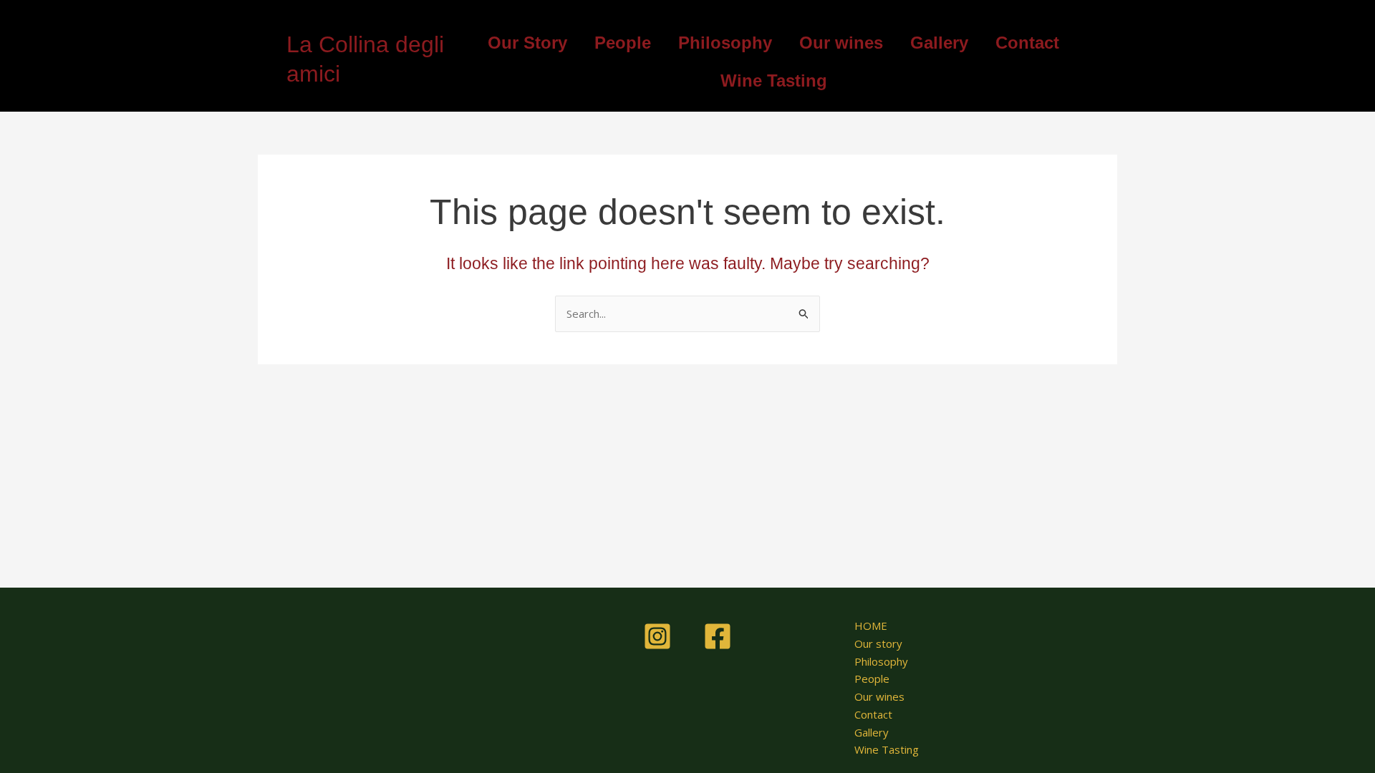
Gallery (939, 42)
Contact (1027, 42)
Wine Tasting (773, 80)
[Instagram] (657, 636)
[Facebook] (717, 636)
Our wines (841, 42)
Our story (878, 643)
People (622, 42)
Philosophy (725, 42)
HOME (870, 625)
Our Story (527, 42)
